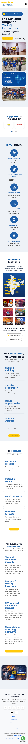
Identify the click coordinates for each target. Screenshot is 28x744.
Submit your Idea (7, 38)
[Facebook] (5, 707)
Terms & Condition (14, 729)
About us (14, 716)
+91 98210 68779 (14, 339)
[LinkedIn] (18, 707)
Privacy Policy (14, 723)
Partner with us (19, 38)
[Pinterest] (16, 712)
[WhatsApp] (22, 707)
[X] (14, 707)
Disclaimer (14, 719)
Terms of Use (14, 726)
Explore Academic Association (14, 651)
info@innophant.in (15, 335)
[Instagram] (9, 707)
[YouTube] (11, 712)
